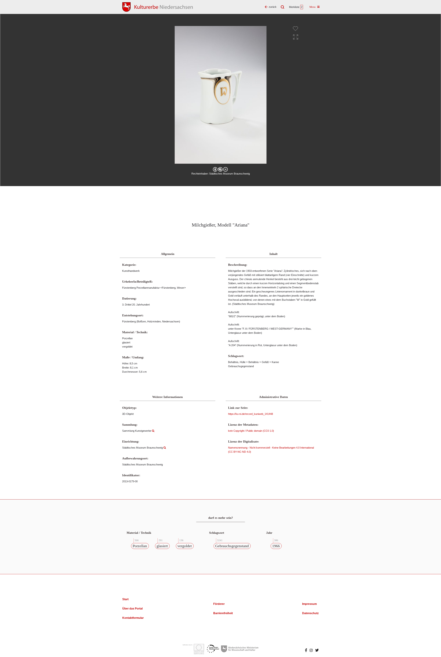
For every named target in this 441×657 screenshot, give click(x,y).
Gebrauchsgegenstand (232, 546)
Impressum (309, 603)
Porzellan (140, 546)
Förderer (219, 603)
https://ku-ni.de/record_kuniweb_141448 (250, 413)
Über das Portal (132, 608)
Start (125, 599)
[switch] (295, 28)
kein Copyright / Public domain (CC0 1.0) (251, 430)
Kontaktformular (133, 617)
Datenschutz (310, 613)
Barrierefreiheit (223, 613)
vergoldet (184, 546)
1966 (276, 546)
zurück (272, 6)
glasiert (162, 546)
